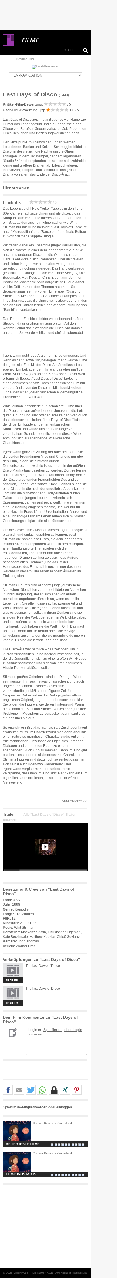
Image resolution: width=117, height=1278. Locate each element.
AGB (50, 1272)
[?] (41, 110)
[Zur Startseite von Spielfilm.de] (8, 44)
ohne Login (73, 1030)
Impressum (79, 1272)
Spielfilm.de (52, 1030)
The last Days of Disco (43, 965)
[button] (7, 1090)
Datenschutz (63, 1272)
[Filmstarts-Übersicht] (51, 40)
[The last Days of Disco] (45, 876)
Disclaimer (38, 1272)
